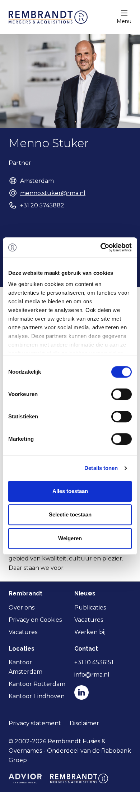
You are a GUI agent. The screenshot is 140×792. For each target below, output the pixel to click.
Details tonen (101, 468)
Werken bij (90, 632)
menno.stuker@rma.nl (52, 193)
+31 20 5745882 (42, 205)
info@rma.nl (91, 674)
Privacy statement (35, 723)
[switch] (121, 394)
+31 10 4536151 (93, 662)
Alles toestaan (70, 491)
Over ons (21, 607)
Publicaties (90, 607)
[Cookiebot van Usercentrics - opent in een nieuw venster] (101, 247)
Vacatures (23, 632)
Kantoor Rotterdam (37, 684)
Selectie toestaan (70, 514)
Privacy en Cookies (35, 619)
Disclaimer (84, 723)
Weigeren (70, 538)
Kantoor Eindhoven (37, 696)
